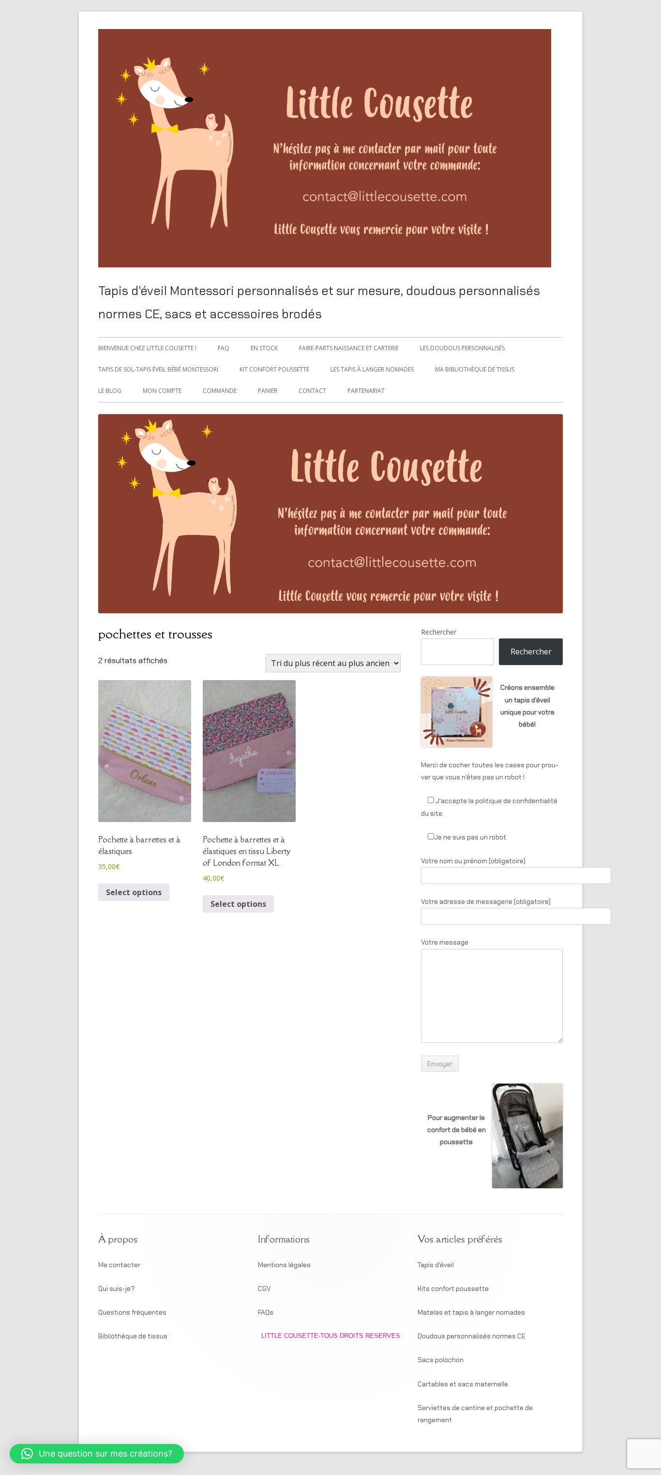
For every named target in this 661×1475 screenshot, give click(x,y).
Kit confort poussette (274, 369)
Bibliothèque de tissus (132, 1336)
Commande (220, 391)
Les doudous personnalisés (462, 348)
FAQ (223, 348)
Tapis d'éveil (436, 1264)
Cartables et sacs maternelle (463, 1384)
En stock (264, 348)
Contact (312, 391)
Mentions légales (284, 1264)
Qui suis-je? (116, 1288)
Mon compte (162, 391)
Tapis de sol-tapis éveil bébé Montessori (158, 369)
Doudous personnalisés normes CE (472, 1336)
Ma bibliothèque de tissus (474, 369)
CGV (264, 1288)
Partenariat (366, 391)
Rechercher (438, 632)
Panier (267, 391)
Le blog (109, 391)
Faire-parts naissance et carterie (349, 348)
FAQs (265, 1312)
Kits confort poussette (453, 1288)
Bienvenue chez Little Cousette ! (147, 348)
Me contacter (119, 1264)
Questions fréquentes (132, 1312)
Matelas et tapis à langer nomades (471, 1312)
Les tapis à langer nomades (372, 369)
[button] (97, 1453)
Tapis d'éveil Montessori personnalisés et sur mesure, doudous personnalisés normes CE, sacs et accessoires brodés (319, 302)
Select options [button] (134, 892)
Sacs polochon (441, 1359)
